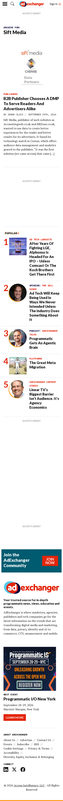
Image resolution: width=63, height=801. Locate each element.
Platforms (35, 358)
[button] (12, 4)
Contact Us (44, 740)
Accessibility (11, 753)
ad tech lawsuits (40, 239)
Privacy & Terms (38, 748)
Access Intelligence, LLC (29, 785)
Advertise (26, 740)
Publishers (11, 94)
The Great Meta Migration (42, 365)
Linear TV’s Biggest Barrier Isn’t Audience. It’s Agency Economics (44, 398)
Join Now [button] (50, 561)
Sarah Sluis (15, 114)
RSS (36, 744)
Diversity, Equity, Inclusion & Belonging (29, 757)
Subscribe (23, 744)
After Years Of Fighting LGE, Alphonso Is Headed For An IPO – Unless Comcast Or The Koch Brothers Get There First (42, 258)
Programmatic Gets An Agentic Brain (42, 342)
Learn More (15, 717)
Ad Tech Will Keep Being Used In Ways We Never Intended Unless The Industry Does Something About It (44, 306)
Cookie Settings (13, 748)
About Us (9, 740)
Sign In (54, 3)
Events (8, 744)
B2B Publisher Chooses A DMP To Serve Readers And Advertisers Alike (31, 103)
